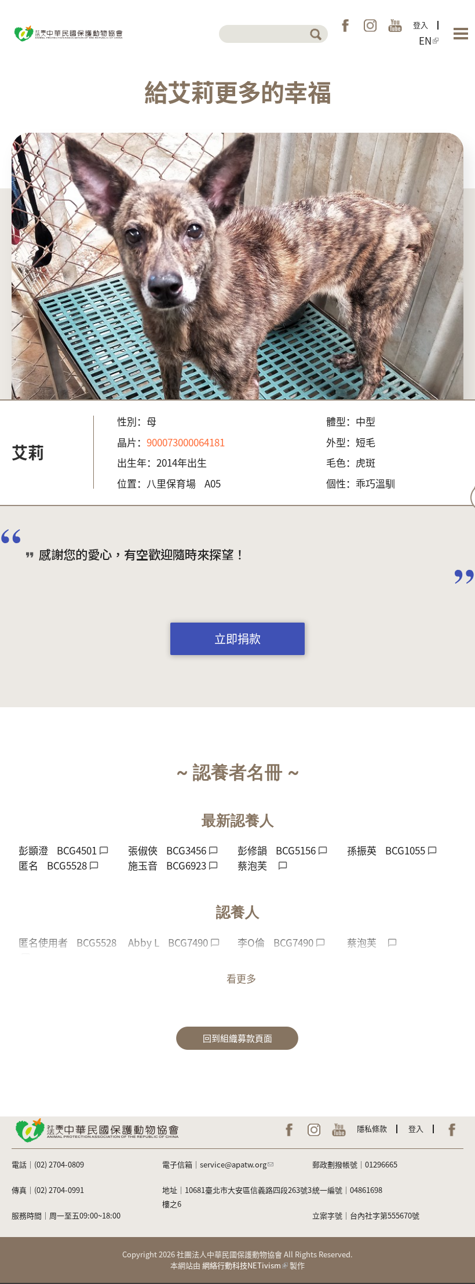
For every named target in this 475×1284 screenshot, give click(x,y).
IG (370, 25)
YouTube (395, 25)
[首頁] (68, 32)
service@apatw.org (233, 1164)
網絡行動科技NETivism (241, 1265)
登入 (420, 24)
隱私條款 (372, 1128)
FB (345, 25)
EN (425, 41)
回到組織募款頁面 (237, 1038)
